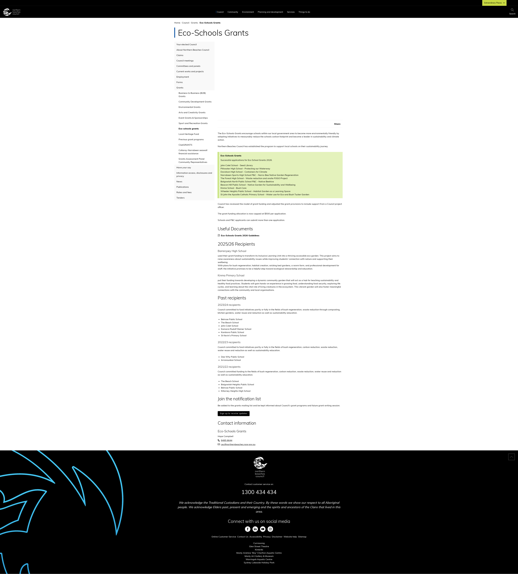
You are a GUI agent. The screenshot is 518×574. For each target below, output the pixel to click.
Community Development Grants (195, 101)
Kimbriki (259, 549)
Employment (182, 76)
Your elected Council (186, 44)
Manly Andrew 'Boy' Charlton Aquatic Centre (259, 552)
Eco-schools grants (189, 128)
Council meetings (185, 60)
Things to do (304, 12)
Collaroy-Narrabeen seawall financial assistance (193, 152)
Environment (248, 12)
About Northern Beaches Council (192, 49)
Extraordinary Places (493, 3)
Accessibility (255, 536)
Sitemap (302, 536)
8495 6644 (226, 440)
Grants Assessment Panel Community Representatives (193, 160)
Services (291, 12)
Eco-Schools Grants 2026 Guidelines (241, 235)
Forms (179, 82)
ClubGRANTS (185, 144)
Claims (179, 55)
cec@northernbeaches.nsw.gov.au (238, 444)
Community (233, 12)
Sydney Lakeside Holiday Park (259, 562)
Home (177, 22)
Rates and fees (184, 192)
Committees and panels (188, 66)
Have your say (183, 167)
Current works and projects (190, 71)
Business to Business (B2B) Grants (192, 95)
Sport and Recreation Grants (193, 123)
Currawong (259, 543)
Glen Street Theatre (259, 546)
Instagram (270, 529)
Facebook (247, 529)
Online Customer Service (224, 536)
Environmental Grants (189, 107)
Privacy (267, 536)
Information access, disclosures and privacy (194, 174)
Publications (182, 187)
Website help (290, 536)
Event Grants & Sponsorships (193, 117)
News (179, 181)
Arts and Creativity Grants (192, 112)
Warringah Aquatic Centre (259, 559)
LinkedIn (255, 529)
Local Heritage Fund (189, 134)
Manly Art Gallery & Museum (259, 556)
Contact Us (242, 536)
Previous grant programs (191, 139)
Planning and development (270, 12)
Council (220, 12)
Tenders (180, 197)
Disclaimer (277, 536)
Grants (194, 22)
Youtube (262, 529)
